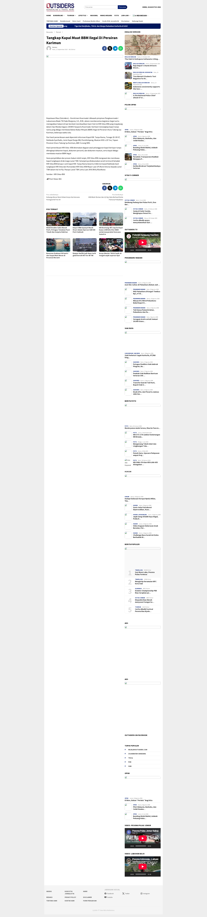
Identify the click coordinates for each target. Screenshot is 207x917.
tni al (130, 758)
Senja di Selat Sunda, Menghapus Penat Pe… (142, 212)
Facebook (110, 894)
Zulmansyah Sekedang (137, 754)
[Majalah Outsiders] (60, 7)
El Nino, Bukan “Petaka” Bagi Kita (138, 132)
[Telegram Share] (115, 48)
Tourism (138, 607)
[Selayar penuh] (157, 250)
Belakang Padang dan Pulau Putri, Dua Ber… (140, 203)
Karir (85, 891)
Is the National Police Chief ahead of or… (144, 96)
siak (130, 766)
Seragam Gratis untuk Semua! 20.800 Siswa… (145, 320)
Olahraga (138, 588)
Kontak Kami (70, 901)
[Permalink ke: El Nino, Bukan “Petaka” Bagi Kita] (143, 117)
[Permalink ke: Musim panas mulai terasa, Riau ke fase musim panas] (143, 414)
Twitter (127, 894)
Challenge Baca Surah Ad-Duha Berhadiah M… (145, 536)
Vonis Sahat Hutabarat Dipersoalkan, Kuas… (142, 508)
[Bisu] (153, 250)
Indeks (49, 891)
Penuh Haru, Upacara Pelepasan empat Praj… (146, 454)
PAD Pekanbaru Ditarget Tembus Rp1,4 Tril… (146, 292)
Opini (126, 129)
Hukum (128, 471)
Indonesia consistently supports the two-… (146, 88)
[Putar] (128, 250)
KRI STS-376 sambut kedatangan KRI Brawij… (146, 436)
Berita (135, 83)
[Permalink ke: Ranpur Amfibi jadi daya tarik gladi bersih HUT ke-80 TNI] (85, 245)
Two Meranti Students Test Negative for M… (144, 77)
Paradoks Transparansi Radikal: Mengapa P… (146, 158)
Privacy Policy (70, 897)
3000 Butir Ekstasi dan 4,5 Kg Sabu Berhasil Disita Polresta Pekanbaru (105, 197)
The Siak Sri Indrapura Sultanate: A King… (142, 59)
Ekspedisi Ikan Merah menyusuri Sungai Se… (144, 601)
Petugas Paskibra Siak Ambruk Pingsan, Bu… (145, 365)
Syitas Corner (130, 200)
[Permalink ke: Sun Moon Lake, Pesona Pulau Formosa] (143, 557)
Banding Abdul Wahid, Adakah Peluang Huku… (145, 149)
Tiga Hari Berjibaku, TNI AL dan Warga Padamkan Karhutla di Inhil (68, 26)
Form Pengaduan (90, 901)
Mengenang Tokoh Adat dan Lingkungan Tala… (144, 445)
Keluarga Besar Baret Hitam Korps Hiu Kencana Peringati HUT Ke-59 (63, 197)
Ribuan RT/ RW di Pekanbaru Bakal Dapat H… (144, 302)
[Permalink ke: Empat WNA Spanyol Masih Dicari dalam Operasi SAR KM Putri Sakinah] (85, 219)
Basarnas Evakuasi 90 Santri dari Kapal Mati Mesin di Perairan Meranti (57, 255)
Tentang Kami (51, 901)
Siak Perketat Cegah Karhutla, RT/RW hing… (140, 356)
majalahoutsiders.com (137, 750)
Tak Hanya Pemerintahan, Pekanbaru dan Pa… (143, 311)
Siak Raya (137, 353)
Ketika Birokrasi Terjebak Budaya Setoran (146, 167)
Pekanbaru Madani (131, 283)
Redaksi (49, 897)
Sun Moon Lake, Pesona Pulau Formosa (145, 573)
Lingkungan (129, 353)
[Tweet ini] (109, 48)
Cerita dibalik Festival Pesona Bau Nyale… (144, 610)
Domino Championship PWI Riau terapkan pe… (146, 592)
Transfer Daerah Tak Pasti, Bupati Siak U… (144, 384)
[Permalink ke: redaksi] (48, 48)
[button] (141, 15)
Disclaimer (87, 897)
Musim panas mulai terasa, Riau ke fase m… (142, 428)
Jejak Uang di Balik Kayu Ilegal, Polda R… (145, 518)
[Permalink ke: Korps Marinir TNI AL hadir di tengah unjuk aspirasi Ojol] (111, 245)
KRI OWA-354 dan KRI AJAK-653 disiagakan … (145, 463)
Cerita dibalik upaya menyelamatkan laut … (142, 221)
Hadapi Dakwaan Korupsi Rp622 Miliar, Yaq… (140, 500)
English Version (130, 57)
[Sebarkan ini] (104, 48)
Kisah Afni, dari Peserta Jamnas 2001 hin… (146, 393)
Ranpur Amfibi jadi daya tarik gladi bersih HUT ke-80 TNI (84, 254)
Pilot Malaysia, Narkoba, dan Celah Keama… (144, 139)
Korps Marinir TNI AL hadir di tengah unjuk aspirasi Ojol (110, 254)
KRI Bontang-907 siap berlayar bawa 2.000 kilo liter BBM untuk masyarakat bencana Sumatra (111, 231)
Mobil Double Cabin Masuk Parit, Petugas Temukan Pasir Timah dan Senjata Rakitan (58, 230)
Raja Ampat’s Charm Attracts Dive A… (145, 67)
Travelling (139, 570)
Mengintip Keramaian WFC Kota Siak (145, 582)
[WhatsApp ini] (120, 48)
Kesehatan (148, 72)
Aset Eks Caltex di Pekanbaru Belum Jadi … (142, 285)
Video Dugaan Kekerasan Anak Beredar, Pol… (145, 527)
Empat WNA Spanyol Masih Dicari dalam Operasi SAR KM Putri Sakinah (84, 230)
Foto (126, 426)
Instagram (146, 894)
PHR (129, 762)
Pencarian (122, 7)
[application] (143, 242)
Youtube (109, 897)
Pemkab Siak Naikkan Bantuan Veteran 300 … (145, 374)
